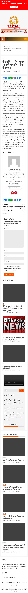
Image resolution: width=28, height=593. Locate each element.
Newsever (22, 589)
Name (6, 250)
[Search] (23, 38)
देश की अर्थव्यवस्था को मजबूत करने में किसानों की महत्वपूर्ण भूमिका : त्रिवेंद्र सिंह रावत (14, 547)
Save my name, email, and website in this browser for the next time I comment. (12, 268)
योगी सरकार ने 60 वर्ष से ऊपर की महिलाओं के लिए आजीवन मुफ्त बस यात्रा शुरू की (12, 308)
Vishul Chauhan (7, 71)
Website (6, 261)
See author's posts (14, 188)
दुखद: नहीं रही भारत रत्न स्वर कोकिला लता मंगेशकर (20, 208)
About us (4, 3)
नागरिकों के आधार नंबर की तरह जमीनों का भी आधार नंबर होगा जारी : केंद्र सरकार (8, 209)
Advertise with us (21, 3)
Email (6, 256)
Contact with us (12, 3)
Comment (7, 228)
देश (2, 58)
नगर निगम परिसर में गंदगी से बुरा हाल (12, 400)
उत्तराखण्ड (4, 457)
